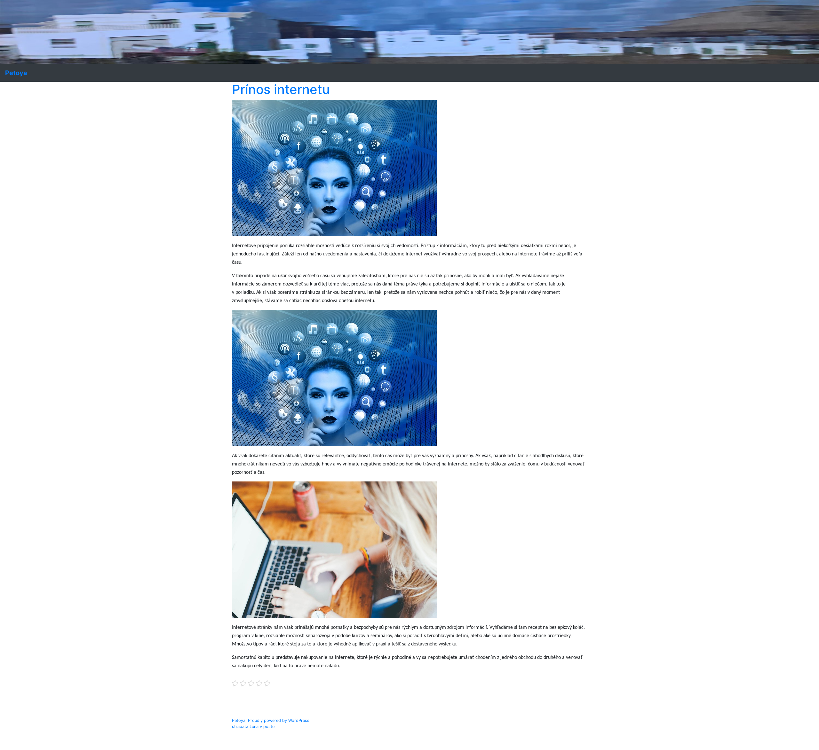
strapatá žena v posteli (254, 726)
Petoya (238, 720)
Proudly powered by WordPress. (279, 720)
